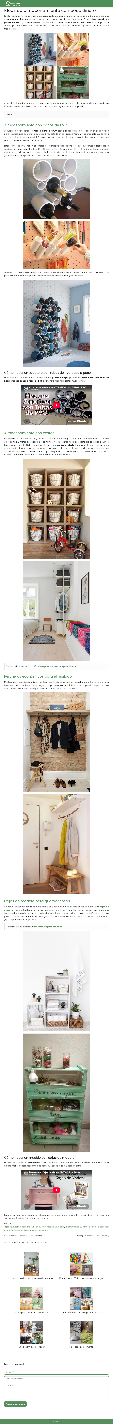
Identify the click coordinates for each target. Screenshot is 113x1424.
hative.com (13, 1226)
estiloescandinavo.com (52, 1226)
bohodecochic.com (21, 1230)
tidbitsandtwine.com (30, 1226)
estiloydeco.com (40, 1230)
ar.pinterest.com (73, 1226)
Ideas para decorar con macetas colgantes (24, 1236)
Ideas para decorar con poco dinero (92, 1236)
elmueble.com (90, 1226)
